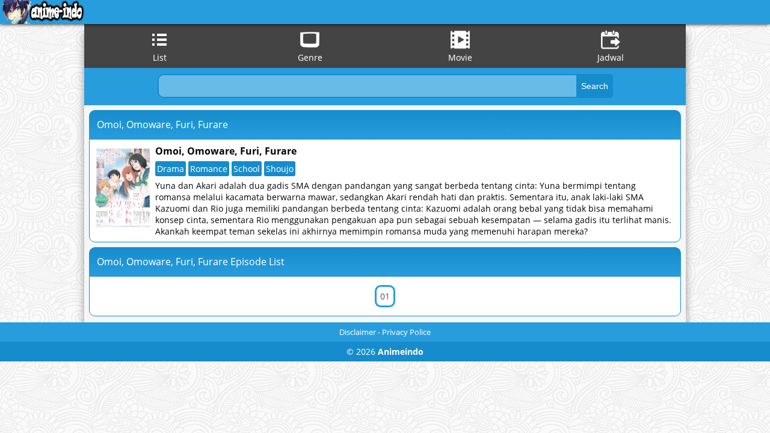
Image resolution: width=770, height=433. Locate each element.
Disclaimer (357, 332)
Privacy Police (406, 332)
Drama (170, 168)
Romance (208, 168)
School (246, 168)
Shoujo (280, 168)
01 (385, 296)
